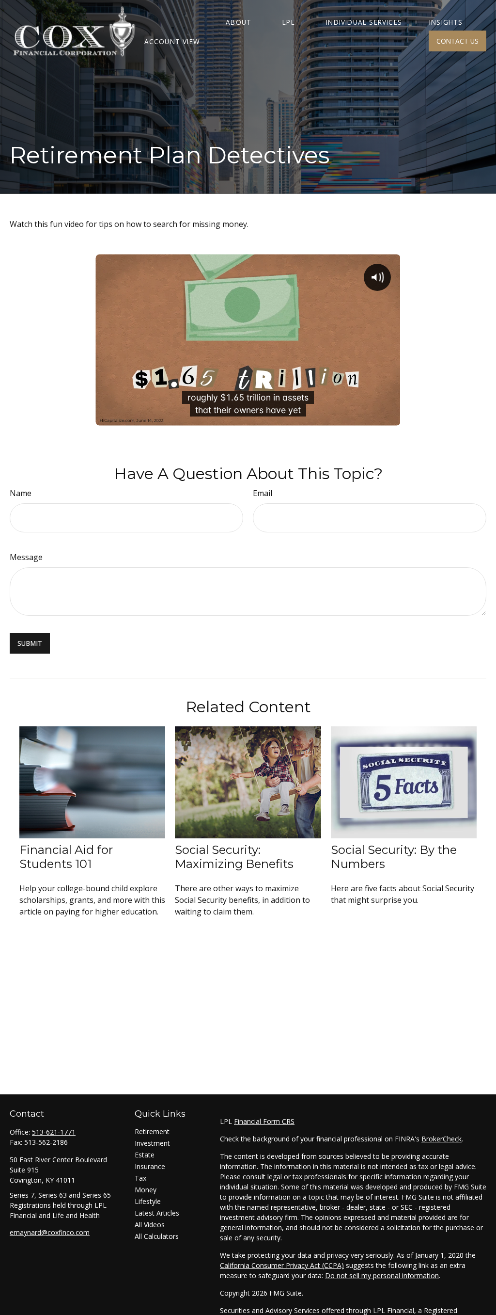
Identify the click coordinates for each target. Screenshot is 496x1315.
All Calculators (157, 1236)
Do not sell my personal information (382, 1275)
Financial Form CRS (264, 1121)
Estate (145, 1154)
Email (262, 493)
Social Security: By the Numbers (394, 857)
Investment (152, 1143)
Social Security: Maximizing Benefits (234, 857)
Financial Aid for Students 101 (66, 857)
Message (26, 557)
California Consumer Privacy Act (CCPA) (282, 1265)
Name (20, 493)
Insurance (150, 1166)
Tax (140, 1178)
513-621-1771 (54, 1132)
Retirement (152, 1131)
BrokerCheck (441, 1138)
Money (145, 1189)
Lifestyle (148, 1201)
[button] (238, 22)
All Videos (150, 1224)
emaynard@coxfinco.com (50, 1232)
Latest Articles (157, 1213)
